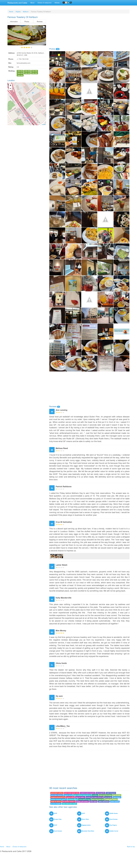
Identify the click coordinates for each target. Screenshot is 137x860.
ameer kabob (93, 801)
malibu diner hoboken (111, 799)
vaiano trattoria (115, 801)
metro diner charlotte (56, 795)
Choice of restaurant (44, 3)
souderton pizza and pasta (87, 793)
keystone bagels (72, 799)
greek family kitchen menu (72, 793)
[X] (64, 3)
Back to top (131, 846)
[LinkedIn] (68, 3)
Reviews (39, 21)
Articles (57, 3)
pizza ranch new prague (105, 795)
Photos (26, 21)
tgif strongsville (100, 793)
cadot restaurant (110, 793)
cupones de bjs (68, 795)
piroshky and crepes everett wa (94, 797)
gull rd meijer (117, 795)
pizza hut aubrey (80, 797)
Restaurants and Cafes (17, 2)
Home (11, 11)
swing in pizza (70, 797)
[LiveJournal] (71, 3)
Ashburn (26, 11)
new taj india (108, 797)
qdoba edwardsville (104, 801)
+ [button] (10, 85)
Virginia (18, 11)
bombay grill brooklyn (82, 801)
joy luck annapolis (56, 803)
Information (14, 21)
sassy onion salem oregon (69, 803)
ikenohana (95, 795)
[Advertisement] (89, 31)
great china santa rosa (98, 799)
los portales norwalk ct (69, 801)
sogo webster (117, 797)
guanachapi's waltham (57, 793)
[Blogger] (66, 3)
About (32, 3)
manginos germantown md (58, 797)
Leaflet (43, 124)
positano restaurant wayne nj (58, 799)
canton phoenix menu (84, 799)
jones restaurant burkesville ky (82, 795)
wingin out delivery (56, 801)
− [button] (10, 88)
